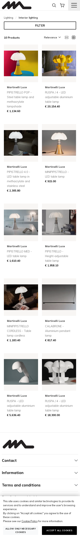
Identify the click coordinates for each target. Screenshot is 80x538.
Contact (9, 460)
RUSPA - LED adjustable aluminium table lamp (21, 405)
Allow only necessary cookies (20, 530)
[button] (52, 38)
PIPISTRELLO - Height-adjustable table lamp (56, 256)
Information (12, 472)
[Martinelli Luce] (16, 5)
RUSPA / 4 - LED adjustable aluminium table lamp (59, 97)
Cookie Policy (30, 521)
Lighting (8, 17)
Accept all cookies (59, 530)
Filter (40, 25)
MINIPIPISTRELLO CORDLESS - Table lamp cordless (19, 331)
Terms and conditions (21, 485)
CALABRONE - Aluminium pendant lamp (57, 331)
